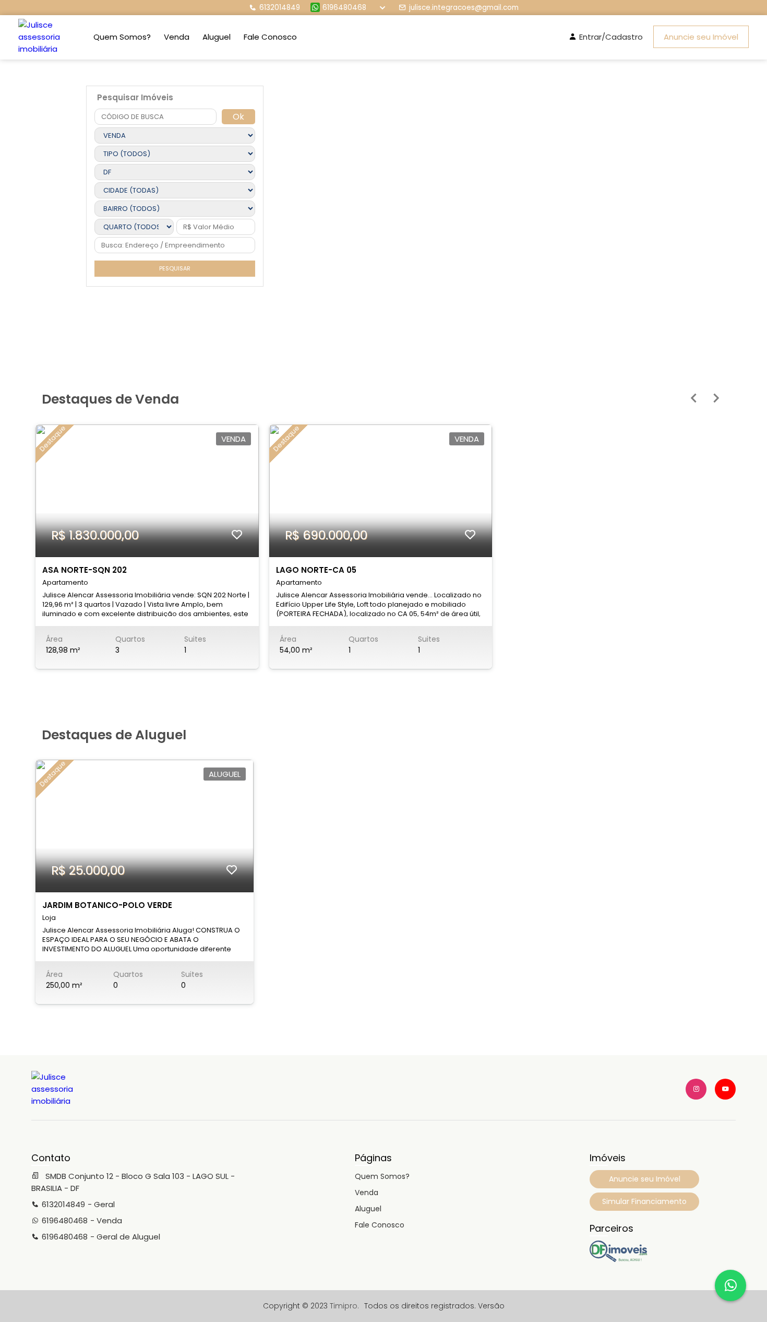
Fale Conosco (270, 36)
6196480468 (344, 8)
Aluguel (216, 36)
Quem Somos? (122, 36)
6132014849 (279, 8)
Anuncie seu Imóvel (701, 36)
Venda (176, 36)
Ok (238, 117)
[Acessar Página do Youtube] (725, 1089)
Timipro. (344, 1306)
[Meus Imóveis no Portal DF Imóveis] (618, 1259)
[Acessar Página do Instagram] (696, 1089)
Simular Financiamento (644, 1201)
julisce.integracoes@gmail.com (464, 8)
